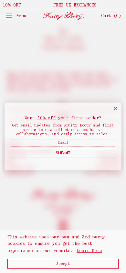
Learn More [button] (89, 250)
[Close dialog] (115, 108)
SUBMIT (63, 152)
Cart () (111, 16)
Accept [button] (63, 264)
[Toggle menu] (9, 16)
